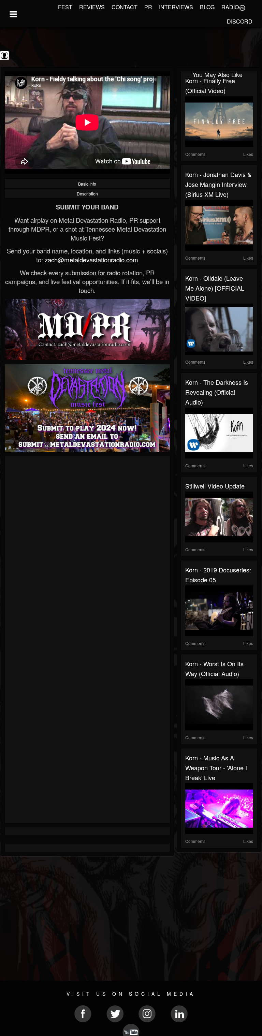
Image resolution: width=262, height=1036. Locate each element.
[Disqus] (87, 551)
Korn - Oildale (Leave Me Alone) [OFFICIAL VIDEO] (214, 288)
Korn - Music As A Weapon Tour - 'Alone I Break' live (216, 767)
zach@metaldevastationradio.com (91, 259)
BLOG (207, 7)
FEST (65, 7)
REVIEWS (92, 7)
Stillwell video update (215, 485)
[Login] (242, 7)
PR (148, 7)
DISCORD (239, 21)
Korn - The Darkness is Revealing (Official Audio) (216, 392)
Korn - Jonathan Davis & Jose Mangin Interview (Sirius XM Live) (218, 184)
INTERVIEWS (176, 7)
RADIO (230, 7)
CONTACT (124, 7)
